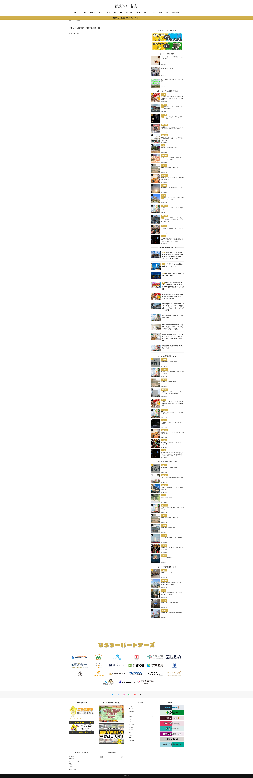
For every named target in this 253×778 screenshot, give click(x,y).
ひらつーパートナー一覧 (75, 718)
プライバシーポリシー (74, 761)
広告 (167, 12)
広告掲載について (73, 766)
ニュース (83, 12)
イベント (138, 12)
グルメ (101, 12)
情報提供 (71, 756)
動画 (121, 12)
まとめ (108, 12)
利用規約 (71, 758)
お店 (115, 12)
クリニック (129, 12)
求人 (153, 12)
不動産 (160, 12)
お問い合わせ (175, 12)
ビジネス (146, 12)
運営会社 (71, 764)
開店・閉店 (92, 12)
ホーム (75, 12)
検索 (122, 757)
